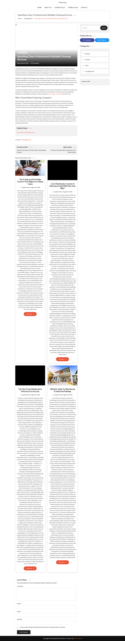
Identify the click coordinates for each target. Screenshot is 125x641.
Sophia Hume (26, 187)
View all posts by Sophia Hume (26, 132)
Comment (20, 586)
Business (87, 53)
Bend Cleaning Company (54, 94)
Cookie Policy (59, 7)
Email (19, 611)
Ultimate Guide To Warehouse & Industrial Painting (62, 390)
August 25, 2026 (35, 395)
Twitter (103, 40)
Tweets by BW (85, 81)
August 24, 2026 (67, 395)
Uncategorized (22, 52)
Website (19, 619)
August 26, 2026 (35, 187)
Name (19, 603)
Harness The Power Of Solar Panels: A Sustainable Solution (31, 149)
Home (39, 7)
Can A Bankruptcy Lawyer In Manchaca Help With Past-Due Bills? (62, 186)
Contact (84, 7)
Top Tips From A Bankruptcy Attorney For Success (30, 390)
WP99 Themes (77, 638)
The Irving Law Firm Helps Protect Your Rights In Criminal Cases (30, 181)
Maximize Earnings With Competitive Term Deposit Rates (63, 149)
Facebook (88, 40)
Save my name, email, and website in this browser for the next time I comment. (42, 627)
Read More (29, 314)
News (87, 65)
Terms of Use (73, 7)
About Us (48, 7)
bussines (87, 59)
